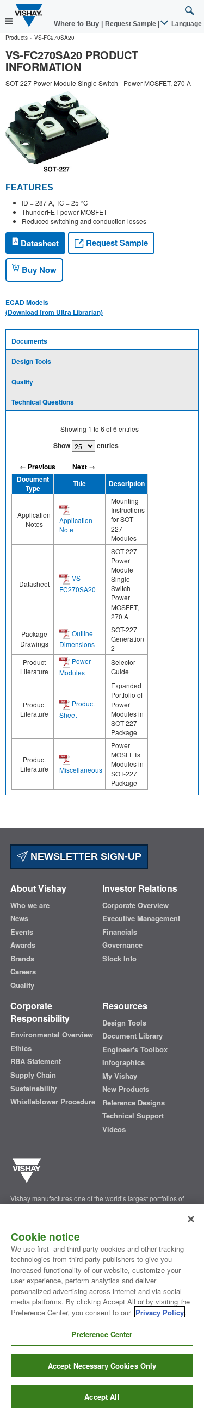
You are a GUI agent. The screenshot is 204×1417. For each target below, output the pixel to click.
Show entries (86, 445)
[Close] (191, 1219)
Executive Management (141, 918)
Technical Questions (42, 402)
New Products (125, 1089)
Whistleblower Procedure (52, 1102)
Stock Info (119, 959)
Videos (114, 1129)
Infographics (123, 1062)
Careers (23, 972)
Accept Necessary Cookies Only (102, 1365)
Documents (29, 341)
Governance (122, 945)
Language (186, 24)
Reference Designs (133, 1103)
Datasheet (38, 243)
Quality (22, 382)
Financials (119, 932)
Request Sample (116, 242)
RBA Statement (35, 1061)
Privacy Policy (159, 1312)
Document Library (132, 1036)
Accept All (101, 1396)
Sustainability (33, 1088)
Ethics (21, 1048)
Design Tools (31, 361)
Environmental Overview (51, 1035)
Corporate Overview (135, 905)
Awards (22, 945)
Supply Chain (33, 1075)
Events (21, 932)
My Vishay (119, 1076)
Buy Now (38, 270)
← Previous (37, 466)
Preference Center (101, 1334)
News (19, 918)
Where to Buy (77, 24)
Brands (22, 959)
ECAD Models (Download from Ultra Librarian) (54, 307)
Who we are (30, 905)
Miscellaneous (80, 769)
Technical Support (133, 1116)
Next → (83, 466)
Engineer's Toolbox (135, 1049)
